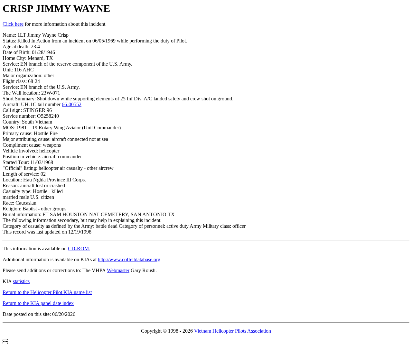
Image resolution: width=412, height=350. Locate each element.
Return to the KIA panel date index (38, 303)
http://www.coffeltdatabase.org (129, 259)
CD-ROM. (79, 248)
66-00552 (71, 104)
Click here (13, 24)
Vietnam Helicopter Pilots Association (232, 331)
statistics (21, 281)
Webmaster (118, 270)
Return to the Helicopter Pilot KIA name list (47, 292)
